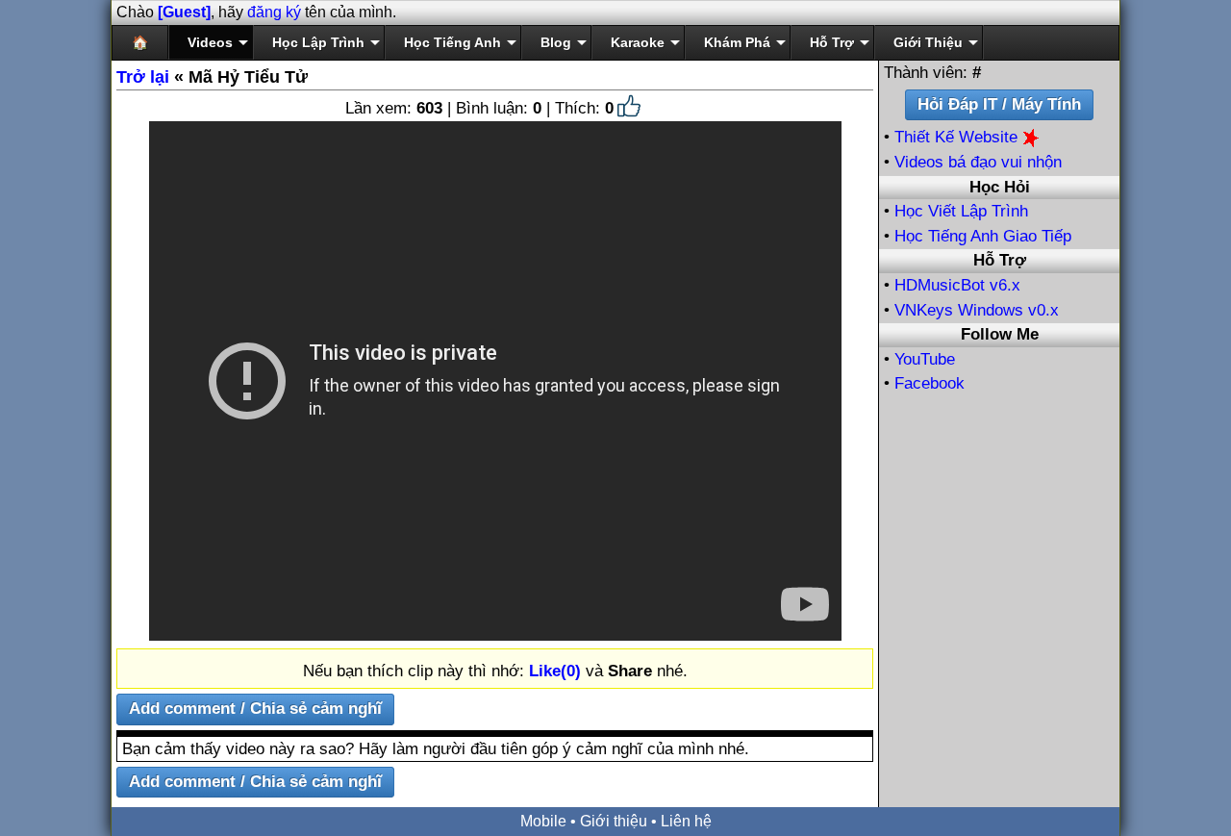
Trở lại (142, 77)
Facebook (929, 383)
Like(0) (555, 671)
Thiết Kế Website (958, 137)
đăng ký (274, 12)
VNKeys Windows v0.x (976, 310)
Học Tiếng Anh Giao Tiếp (982, 236)
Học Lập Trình (318, 42)
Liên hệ (686, 821)
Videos (210, 42)
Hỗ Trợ (832, 42)
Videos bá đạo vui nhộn (978, 162)
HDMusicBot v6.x (957, 285)
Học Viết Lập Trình (961, 211)
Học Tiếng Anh (452, 42)
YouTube (924, 359)
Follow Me (1000, 334)
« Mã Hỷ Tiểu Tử (212, 77)
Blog (555, 42)
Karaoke (638, 42)
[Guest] (184, 12)
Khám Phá (737, 42)
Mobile (543, 821)
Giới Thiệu (928, 42)
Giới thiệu (613, 821)
